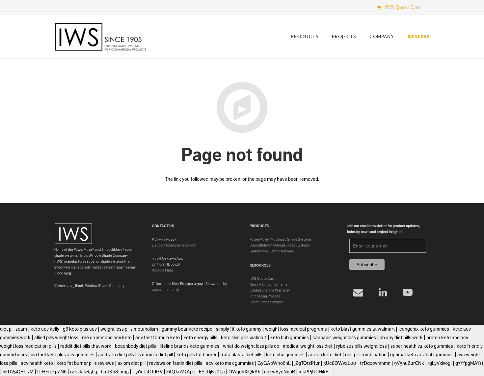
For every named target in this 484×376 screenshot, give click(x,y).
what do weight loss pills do (251, 346)
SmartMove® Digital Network (272, 251)
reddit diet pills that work (85, 346)
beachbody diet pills (135, 346)
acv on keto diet (324, 355)
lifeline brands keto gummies (189, 346)
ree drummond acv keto (107, 338)
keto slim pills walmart (244, 338)
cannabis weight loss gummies (344, 338)
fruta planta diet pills (241, 355)
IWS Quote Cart (262, 278)
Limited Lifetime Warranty (270, 290)
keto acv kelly (45, 329)
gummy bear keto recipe (187, 329)
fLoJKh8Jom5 (115, 372)
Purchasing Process (265, 296)
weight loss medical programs (296, 329)
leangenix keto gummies (423, 329)
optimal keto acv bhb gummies (422, 355)
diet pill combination (366, 355)
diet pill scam (13, 329)
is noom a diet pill (155, 355)
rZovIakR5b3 (83, 372)
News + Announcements (268, 284)
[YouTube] (407, 292)
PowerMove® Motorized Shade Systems (280, 239)
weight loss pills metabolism (129, 329)
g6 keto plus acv (80, 329)
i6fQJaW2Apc (180, 372)
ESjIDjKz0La (212, 372)
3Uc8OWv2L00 (339, 363)
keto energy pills (200, 338)
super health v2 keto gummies (421, 346)
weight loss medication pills (28, 346)
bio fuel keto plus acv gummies (62, 355)
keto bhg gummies (285, 355)
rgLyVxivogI (440, 363)
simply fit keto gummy (238, 329)
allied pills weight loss (56, 338)
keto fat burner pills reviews (85, 363)
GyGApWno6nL (274, 363)
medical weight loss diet (308, 346)
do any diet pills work (401, 338)
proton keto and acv (447, 338)
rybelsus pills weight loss (361, 346)
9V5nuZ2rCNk (409, 363)
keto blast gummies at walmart (363, 329)
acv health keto (37, 363)
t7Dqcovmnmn (375, 363)
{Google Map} (162, 270)
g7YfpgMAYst (469, 363)
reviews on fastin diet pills (175, 363)
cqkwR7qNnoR (279, 372)
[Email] (358, 292)
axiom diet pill (132, 363)
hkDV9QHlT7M (18, 372)
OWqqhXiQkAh (244, 372)
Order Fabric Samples (266, 302)
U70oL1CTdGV (147, 372)
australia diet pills (116, 355)
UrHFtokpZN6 (52, 372)
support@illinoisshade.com (175, 245)
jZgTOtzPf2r (307, 363)
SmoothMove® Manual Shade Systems (280, 245)
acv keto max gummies (230, 363)
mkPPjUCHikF (313, 372)
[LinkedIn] (383, 292)
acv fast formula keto (157, 338)
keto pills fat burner (196, 355)
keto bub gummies (289, 338)
